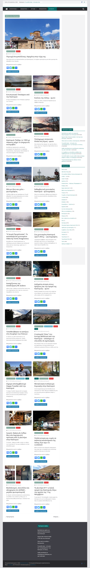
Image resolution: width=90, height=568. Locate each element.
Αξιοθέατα (51, 9)
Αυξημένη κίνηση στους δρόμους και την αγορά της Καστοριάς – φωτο (45, 286)
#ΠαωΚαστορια (43, 9)
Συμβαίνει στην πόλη (67, 230)
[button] (17, 9)
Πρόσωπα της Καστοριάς (67, 227)
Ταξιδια (36, 328)
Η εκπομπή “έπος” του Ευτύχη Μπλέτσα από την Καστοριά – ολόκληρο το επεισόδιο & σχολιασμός (44, 337)
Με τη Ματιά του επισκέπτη (68, 218)
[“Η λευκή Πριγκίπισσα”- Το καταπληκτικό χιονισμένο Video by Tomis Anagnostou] (18, 219)
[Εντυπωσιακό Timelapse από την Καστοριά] (18, 81)
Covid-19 (36, 378)
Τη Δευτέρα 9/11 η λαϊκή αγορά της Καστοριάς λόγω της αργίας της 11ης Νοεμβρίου (45, 491)
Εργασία (64, 206)
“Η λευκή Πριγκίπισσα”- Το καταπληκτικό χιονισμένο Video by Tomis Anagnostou (17, 236)
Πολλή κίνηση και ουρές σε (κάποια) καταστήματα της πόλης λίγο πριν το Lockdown (45, 441)
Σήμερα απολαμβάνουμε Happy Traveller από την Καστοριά (16, 386)
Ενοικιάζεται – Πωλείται (67, 204)
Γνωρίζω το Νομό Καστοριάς (68, 195)
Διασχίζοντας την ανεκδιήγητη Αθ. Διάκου (16, 284)
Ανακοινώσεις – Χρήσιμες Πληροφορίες (71, 183)
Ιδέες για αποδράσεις (48, 326)
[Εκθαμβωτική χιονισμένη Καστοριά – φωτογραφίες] (46, 174)
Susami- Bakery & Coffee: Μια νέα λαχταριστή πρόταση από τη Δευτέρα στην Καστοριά (16, 436)
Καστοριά (18, 51)
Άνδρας (63, 185)
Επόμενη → (56, 516)
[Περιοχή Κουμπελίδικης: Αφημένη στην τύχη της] (32, 34)
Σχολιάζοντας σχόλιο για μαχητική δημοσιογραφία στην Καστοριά (44, 531)
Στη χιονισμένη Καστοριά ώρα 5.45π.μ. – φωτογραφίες (45, 235)
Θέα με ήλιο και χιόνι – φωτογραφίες (15, 190)
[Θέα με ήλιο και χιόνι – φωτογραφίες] (18, 174)
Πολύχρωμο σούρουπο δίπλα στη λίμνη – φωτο (44, 140)
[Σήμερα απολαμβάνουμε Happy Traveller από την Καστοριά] (18, 368)
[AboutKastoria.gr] (6, 9)
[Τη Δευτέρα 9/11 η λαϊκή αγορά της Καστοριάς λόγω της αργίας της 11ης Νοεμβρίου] (46, 472)
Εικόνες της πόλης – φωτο (44, 98)
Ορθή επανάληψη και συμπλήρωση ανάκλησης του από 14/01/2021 (45, 554)
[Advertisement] (73, 70)
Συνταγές (64, 232)
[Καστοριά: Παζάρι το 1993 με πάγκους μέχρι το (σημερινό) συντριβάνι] (18, 125)
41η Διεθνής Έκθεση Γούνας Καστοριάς (71, 174)
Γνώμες (63, 192)
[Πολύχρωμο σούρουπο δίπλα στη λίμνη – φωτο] (46, 124)
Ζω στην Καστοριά (66, 209)
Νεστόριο (64, 223)
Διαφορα (64, 199)
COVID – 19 (64, 176)
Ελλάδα (63, 202)
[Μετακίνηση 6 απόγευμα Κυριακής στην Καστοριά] (46, 368)
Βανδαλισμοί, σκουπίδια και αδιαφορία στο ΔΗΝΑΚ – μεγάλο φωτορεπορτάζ (17, 490)
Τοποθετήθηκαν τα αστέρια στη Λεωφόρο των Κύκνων (17, 332)
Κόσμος (63, 216)
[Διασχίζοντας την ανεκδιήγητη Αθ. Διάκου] (18, 268)
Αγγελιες (33, 9)
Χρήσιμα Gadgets (66, 243)
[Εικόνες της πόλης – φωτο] (46, 82)
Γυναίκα (63, 197)
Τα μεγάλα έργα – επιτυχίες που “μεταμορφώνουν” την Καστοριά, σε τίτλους (44, 547)
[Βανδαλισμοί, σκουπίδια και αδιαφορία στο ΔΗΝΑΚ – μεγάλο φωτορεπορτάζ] (18, 472)
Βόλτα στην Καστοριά (11, 51)
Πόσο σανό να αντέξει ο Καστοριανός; (30, 2)
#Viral (63, 169)
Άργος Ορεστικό (65, 188)
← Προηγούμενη (9, 516)
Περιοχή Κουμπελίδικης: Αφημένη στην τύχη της (26, 56)
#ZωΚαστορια (23, 9)
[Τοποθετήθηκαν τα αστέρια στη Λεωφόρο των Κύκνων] (18, 316)
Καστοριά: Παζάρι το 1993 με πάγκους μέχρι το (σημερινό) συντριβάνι (18, 142)
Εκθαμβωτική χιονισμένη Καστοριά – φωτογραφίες (44, 190)
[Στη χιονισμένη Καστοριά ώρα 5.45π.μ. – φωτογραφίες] (46, 219)
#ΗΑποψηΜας (13, 9)
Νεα (63, 220)
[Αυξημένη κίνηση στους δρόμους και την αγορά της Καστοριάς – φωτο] (46, 269)
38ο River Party (65, 171)
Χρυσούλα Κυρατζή (17, 53)
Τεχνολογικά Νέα (66, 239)
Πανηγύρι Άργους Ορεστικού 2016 (70, 225)
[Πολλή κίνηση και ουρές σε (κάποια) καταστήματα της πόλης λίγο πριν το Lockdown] (46, 421)
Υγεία (63, 241)
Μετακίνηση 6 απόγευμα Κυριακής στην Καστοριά (44, 385)
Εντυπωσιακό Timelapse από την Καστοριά (18, 95)
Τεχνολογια (64, 236)
